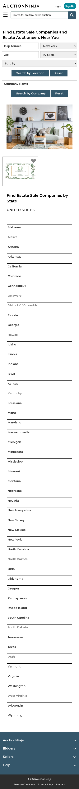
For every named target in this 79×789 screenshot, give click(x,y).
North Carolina (18, 549)
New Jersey (16, 520)
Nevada (13, 500)
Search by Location (30, 73)
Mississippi (15, 461)
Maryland (14, 422)
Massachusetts (19, 432)
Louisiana (15, 403)
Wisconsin (15, 705)
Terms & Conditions (24, 784)
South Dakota (18, 627)
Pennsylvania (17, 598)
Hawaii (13, 335)
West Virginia (17, 695)
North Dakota (18, 559)
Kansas (13, 383)
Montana (14, 481)
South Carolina (18, 617)
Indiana (13, 364)
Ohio (11, 569)
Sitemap (60, 784)
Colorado (14, 276)
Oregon (13, 588)
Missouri (14, 471)
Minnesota (15, 452)
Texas (12, 647)
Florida (13, 315)
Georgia (13, 325)
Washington (17, 686)
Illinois (12, 354)
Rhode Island (17, 608)
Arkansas (14, 256)
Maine (12, 413)
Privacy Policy (45, 784)
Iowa (11, 373)
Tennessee (15, 637)
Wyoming (15, 715)
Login (57, 6)
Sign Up (69, 6)
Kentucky (15, 393)
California (15, 266)
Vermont (14, 666)
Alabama (14, 227)
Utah (11, 656)
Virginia (13, 676)
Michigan (14, 442)
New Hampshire (19, 510)
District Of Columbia (23, 305)
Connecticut (17, 286)
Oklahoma (15, 578)
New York (15, 539)
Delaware (14, 295)
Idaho (12, 344)
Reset (58, 73)
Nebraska (15, 491)
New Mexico (17, 530)
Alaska (12, 237)
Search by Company (31, 93)
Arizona (13, 247)
